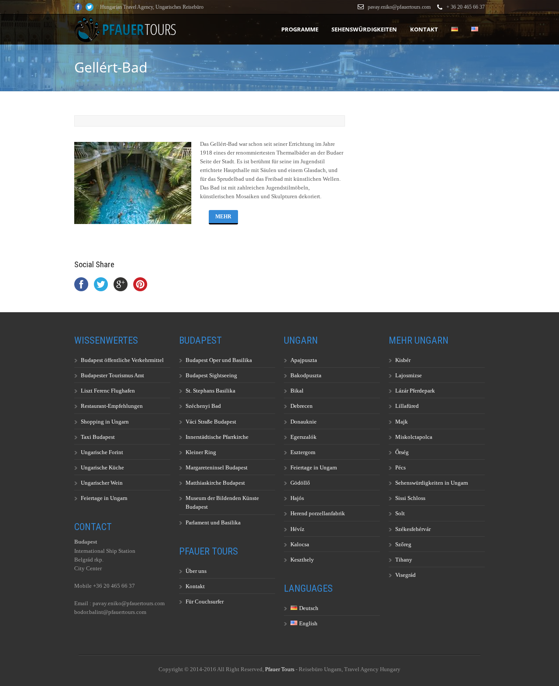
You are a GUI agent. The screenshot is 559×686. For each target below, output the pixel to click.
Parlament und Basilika (213, 522)
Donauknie (303, 421)
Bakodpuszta (305, 375)
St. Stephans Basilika (210, 390)
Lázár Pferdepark (415, 390)
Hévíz (297, 529)
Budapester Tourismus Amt (112, 375)
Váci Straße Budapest (211, 421)
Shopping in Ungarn (105, 421)
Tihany (403, 559)
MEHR (223, 217)
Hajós (297, 498)
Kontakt (424, 29)
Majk (401, 421)
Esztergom (302, 452)
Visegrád (405, 575)
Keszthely (302, 559)
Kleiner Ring (201, 452)
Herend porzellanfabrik (317, 513)
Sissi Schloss (410, 498)
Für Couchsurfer (205, 601)
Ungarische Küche (102, 467)
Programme (299, 29)
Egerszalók (303, 437)
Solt (400, 513)
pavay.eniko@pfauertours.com (399, 7)
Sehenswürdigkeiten (364, 29)
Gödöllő (300, 482)
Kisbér (403, 360)
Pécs (400, 467)
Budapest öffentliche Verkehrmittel (122, 360)
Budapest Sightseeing (211, 375)
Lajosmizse (408, 375)
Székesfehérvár (413, 529)
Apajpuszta (303, 360)
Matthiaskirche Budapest (215, 482)
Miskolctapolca (413, 437)
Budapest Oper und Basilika (219, 360)
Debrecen (301, 406)
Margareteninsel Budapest (217, 467)
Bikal (297, 390)
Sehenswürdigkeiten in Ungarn (431, 482)
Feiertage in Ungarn (104, 498)
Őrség (402, 452)
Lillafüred (407, 406)
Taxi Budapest (98, 437)
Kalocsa (299, 544)
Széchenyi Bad (203, 406)
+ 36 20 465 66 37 (465, 7)
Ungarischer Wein (102, 482)
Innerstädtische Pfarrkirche (217, 437)
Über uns (196, 571)
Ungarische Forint (102, 452)
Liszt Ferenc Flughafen (108, 390)
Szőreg (403, 544)
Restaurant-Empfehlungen (112, 406)
